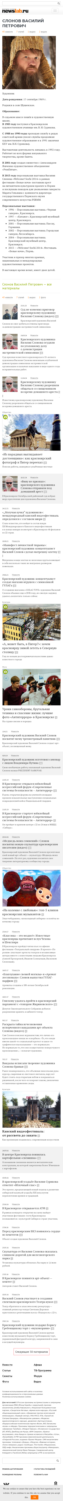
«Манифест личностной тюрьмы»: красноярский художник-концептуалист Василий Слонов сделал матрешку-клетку (31, 548)
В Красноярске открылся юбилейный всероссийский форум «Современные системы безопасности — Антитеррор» (29, 787)
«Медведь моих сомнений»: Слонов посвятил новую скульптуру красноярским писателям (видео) (30, 844)
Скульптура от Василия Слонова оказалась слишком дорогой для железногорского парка (29, 1255)
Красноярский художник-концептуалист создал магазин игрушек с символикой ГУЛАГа (28, 582)
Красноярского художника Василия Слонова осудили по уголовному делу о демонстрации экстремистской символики (28, 345)
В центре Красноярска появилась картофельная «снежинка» (23, 1156)
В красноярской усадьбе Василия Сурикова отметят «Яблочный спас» (30, 1183)
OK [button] (34, 1497)
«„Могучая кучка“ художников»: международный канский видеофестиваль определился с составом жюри (30, 515)
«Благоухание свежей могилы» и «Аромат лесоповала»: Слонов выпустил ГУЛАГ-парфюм (29, 977)
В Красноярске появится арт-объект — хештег (27, 1279)
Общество (6, 412)
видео (32, 31)
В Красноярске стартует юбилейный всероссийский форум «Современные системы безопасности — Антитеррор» (28, 816)
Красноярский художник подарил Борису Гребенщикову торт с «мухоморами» (29, 1326)
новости (9, 31)
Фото (4, 667)
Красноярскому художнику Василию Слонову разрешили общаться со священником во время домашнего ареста (40, 387)
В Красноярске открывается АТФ (25, 1208)
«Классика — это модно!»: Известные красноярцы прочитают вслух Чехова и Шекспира (26, 939)
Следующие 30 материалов (31, 1351)
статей (21, 31)
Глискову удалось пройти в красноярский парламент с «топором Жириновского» (29, 1002)
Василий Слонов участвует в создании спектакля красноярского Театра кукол (29, 1300)
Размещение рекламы (12, 1475)
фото (43, 297)
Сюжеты (7, 1376)
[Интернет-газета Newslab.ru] (15, 10)
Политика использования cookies (16, 1396)
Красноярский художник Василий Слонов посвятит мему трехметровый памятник (30, 737)
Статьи (6, 1370)
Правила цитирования (12, 1469)
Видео (37, 1381)
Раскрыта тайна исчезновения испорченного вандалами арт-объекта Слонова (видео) (27, 1027)
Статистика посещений (44, 1469)
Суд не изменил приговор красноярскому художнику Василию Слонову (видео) (39, 313)
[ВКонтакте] (27, 1484)
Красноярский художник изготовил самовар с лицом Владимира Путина (31, 761)
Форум (38, 1376)
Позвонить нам (41, 1475)
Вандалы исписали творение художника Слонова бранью (28, 1064)
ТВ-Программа (42, 1370)
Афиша (38, 1364)
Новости (34, 305)
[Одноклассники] (57, 1484)
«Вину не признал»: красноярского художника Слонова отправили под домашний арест (38, 486)
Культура (6, 602)
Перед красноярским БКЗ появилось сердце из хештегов (31, 1232)
